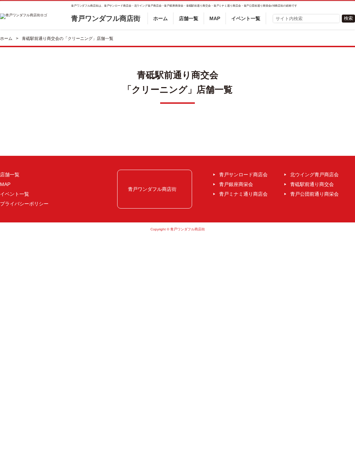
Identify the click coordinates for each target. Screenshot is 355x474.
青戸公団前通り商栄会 (314, 194)
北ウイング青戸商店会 (314, 174)
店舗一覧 (188, 18)
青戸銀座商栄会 (236, 184)
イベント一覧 (245, 18)
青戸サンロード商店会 (243, 174)
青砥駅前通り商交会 (312, 184)
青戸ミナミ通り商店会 (243, 194)
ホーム (160, 18)
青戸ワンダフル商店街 (105, 18)
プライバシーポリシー (24, 203)
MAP (214, 18)
